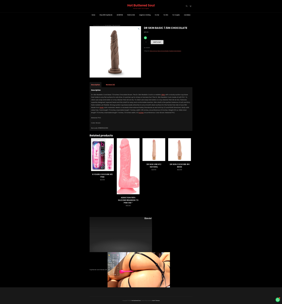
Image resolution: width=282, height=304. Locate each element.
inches (141, 113)
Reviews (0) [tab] (110, 85)
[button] (139, 29)
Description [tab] (95, 85)
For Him (166, 15)
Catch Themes (156, 300)
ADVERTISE (120, 15)
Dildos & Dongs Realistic (163, 51)
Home (93, 15)
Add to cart (157, 42)
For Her (157, 15)
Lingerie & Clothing (145, 15)
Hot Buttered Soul (141, 5)
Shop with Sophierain (106, 15)
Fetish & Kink (131, 15)
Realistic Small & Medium (175, 51)
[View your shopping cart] (190, 6)
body (102, 107)
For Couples (176, 15)
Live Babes (187, 15)
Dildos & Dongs (100, 25)
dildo (163, 95)
